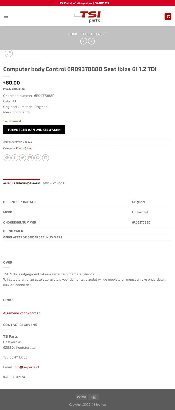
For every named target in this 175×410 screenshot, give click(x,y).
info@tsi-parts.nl (26, 367)
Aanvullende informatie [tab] (21, 183)
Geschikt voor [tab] (53, 183)
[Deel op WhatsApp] (7, 157)
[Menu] (5, 16)
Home (73, 34)
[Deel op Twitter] (22, 157)
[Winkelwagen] (168, 16)
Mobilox (100, 404)
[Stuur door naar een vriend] (30, 157)
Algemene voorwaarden (21, 313)
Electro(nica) (95, 34)
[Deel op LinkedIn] (45, 157)
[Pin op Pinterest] (37, 157)
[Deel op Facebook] (14, 157)
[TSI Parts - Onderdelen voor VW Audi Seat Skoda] (88, 16)
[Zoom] (9, 53)
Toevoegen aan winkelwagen (34, 130)
